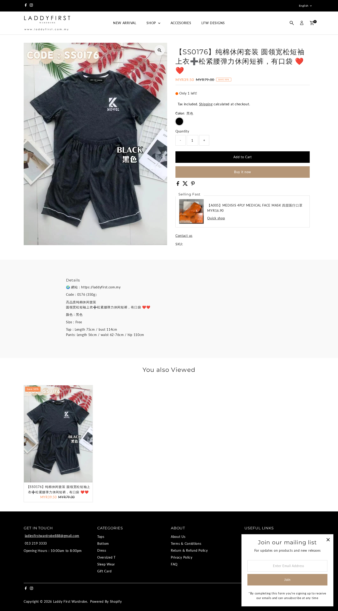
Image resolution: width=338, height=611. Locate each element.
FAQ (174, 564)
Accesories (181, 23)
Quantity (182, 131)
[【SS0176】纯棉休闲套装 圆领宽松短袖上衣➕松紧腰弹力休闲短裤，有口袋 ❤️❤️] (58, 433)
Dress (101, 550)
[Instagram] (31, 5)
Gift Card (104, 571)
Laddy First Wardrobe (70, 601)
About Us (178, 537)
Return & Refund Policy (189, 550)
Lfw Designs (213, 23)
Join (287, 580)
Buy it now (242, 172)
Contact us (183, 235)
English (304, 5)
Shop (151, 23)
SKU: (179, 244)
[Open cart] (311, 23)
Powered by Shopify (106, 601)
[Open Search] (292, 23)
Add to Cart (242, 157)
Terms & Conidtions (186, 543)
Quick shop (216, 218)
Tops (100, 537)
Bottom (103, 543)
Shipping (206, 104)
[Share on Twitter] (186, 184)
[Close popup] (328, 540)
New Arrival (124, 23)
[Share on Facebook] (178, 184)
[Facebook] (26, 5)
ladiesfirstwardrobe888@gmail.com (52, 536)
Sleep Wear (106, 564)
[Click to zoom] (160, 50)
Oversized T (106, 557)
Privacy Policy (181, 557)
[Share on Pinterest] (193, 184)
